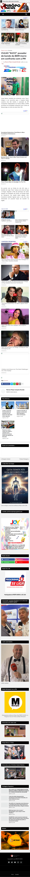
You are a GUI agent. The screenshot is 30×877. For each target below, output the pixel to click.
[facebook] (9, 862)
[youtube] (15, 862)
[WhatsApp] (14, 384)
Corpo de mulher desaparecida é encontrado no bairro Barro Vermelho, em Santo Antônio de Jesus (18, 798)
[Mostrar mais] (22, 384)
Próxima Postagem (24, 459)
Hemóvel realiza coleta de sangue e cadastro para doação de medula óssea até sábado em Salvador (7, 433)
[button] (26, 1)
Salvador (10, 50)
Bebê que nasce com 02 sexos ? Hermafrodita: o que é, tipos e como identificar (17, 811)
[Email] (20, 384)
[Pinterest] (17, 384)
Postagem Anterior (6, 459)
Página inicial (4, 50)
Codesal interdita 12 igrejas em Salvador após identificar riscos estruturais (22, 412)
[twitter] (12, 862)
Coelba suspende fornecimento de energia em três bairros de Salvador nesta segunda (7, 413)
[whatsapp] (21, 862)
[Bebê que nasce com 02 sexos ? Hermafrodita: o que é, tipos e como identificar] (4, 812)
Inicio (12, 874)
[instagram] (18, 862)
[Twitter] (12, 384)
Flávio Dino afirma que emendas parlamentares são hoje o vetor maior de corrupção (13, 1)
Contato (17, 874)
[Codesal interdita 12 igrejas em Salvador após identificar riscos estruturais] (22, 405)
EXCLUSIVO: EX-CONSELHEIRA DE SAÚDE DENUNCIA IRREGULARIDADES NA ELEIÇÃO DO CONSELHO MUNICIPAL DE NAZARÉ (19, 791)
